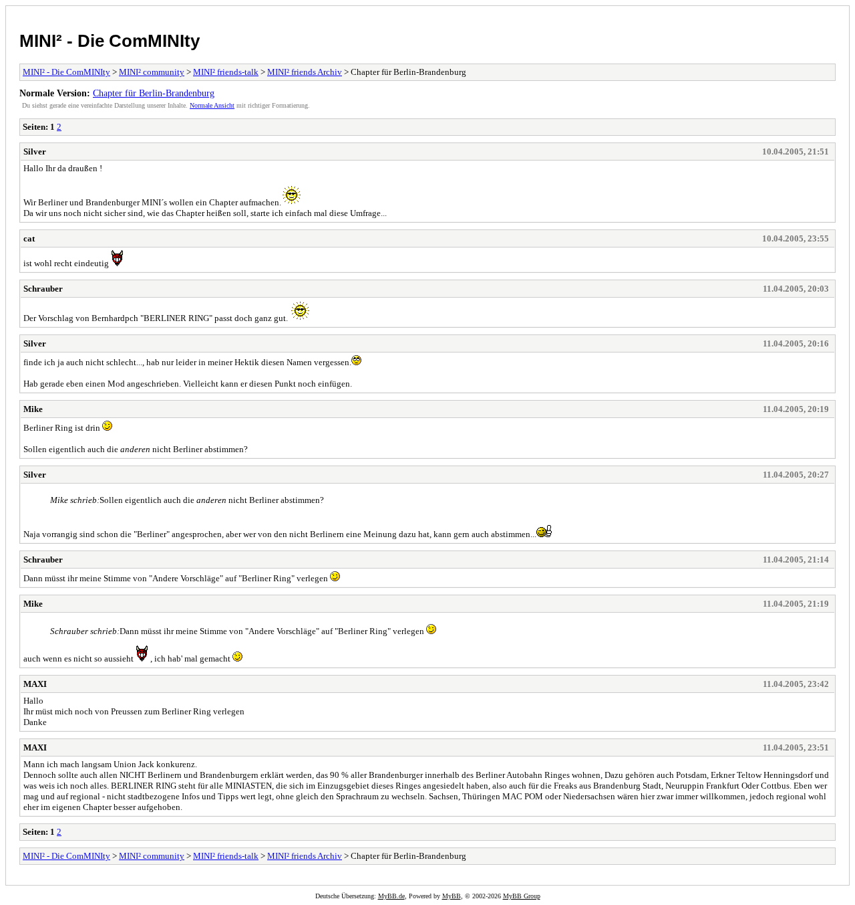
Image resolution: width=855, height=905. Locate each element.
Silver (34, 151)
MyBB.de (391, 896)
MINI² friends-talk (226, 72)
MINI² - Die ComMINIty (109, 41)
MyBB (451, 896)
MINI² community (151, 72)
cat (29, 238)
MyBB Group (521, 896)
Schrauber (43, 289)
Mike (33, 409)
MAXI (35, 684)
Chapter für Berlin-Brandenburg (153, 93)
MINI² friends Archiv (304, 72)
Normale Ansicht (212, 105)
